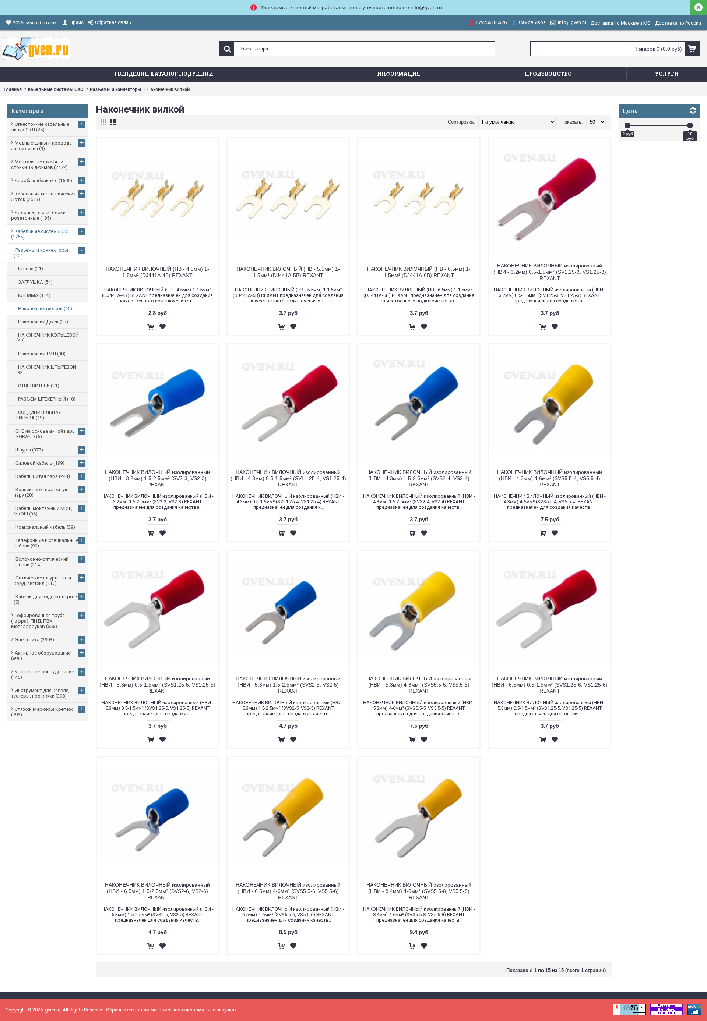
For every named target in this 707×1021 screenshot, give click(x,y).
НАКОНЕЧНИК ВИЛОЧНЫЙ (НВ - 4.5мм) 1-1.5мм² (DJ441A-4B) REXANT (157, 272)
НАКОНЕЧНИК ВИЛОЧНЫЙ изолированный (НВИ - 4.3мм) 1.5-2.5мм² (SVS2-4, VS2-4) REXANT (418, 478)
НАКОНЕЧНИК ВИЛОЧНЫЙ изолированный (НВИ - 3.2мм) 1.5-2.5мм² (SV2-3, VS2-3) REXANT (157, 478)
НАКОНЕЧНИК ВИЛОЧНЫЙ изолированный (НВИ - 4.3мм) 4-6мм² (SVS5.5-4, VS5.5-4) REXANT (549, 478)
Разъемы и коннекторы (115, 89)
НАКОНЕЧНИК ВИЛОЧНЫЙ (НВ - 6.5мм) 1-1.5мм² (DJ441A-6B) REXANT (419, 272)
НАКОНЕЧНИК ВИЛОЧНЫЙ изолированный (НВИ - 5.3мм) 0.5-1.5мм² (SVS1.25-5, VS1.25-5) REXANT (157, 685)
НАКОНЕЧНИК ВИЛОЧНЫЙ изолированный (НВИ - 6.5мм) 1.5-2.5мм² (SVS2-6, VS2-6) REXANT (157, 891)
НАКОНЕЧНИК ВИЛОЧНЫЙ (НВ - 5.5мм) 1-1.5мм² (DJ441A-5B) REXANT (288, 272)
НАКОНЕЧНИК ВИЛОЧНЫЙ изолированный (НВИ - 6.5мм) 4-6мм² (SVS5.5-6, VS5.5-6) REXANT (288, 891)
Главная (13, 89)
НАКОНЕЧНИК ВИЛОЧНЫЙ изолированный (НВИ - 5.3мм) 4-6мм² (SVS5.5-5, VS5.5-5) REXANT (418, 685)
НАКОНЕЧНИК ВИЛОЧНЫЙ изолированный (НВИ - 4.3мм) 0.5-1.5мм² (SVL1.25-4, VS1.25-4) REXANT (288, 478)
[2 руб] (627, 125)
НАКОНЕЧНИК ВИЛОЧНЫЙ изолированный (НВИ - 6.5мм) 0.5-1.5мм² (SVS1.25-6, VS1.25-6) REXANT (550, 685)
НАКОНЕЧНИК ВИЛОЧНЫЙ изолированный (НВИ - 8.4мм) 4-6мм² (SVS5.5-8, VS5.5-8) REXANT (418, 891)
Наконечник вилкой (168, 89)
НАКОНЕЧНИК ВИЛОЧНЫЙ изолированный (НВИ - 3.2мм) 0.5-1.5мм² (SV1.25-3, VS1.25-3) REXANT (549, 272)
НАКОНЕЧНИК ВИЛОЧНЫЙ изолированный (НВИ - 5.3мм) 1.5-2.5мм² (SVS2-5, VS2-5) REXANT (288, 685)
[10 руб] (690, 125)
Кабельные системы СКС (56, 89)
